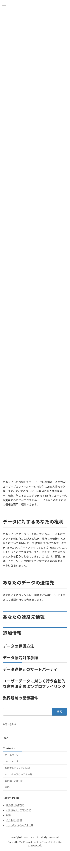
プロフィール (11, 761)
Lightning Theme (41, 842)
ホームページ (11, 754)
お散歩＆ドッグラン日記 (17, 767)
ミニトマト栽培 (14, 820)
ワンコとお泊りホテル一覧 (18, 774)
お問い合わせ (9, 724)
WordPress (24, 842)
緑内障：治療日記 (14, 780)
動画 (7, 787)
